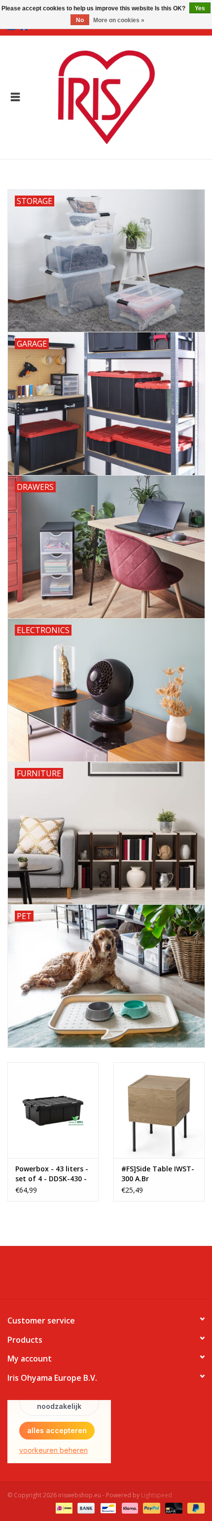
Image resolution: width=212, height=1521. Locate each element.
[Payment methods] (63, 1507)
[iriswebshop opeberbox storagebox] (121, 96)
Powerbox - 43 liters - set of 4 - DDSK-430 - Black (51, 1174)
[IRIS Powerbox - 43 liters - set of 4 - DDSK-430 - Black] (53, 1110)
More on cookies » (118, 20)
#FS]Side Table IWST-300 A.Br (157, 1173)
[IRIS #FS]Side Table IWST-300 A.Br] (159, 1110)
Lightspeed (156, 1495)
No (80, 20)
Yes (200, 8)
